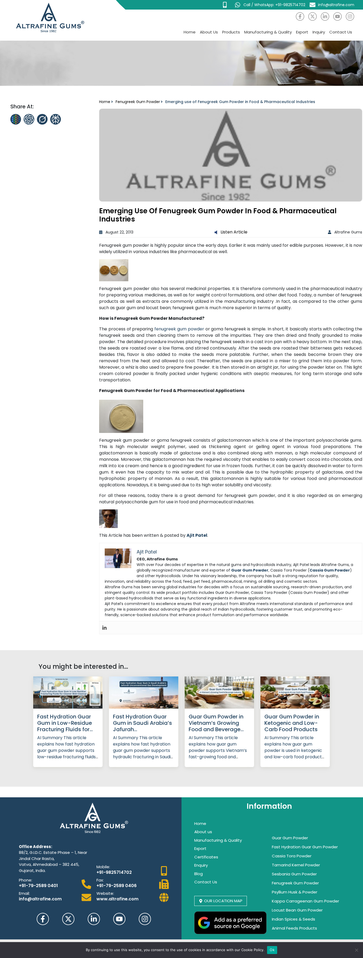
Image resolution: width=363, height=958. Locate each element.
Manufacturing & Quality (268, 32)
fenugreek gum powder (179, 329)
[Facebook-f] (300, 16)
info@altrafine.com (40, 899)
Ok (272, 950)
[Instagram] (350, 16)
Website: (105, 893)
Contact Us (340, 32)
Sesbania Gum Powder (294, 874)
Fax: (100, 880)
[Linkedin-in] (325, 16)
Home (190, 32)
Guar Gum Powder (290, 838)
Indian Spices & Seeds (293, 919)
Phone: (25, 880)
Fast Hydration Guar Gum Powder (305, 847)
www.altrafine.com (117, 899)
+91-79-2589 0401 (38, 886)
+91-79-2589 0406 (116, 886)
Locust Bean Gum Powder (297, 910)
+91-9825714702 (114, 872)
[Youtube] (337, 16)
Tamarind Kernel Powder (296, 865)
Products (231, 32)
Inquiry (319, 32)
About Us (209, 32)
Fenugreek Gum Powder (138, 101)
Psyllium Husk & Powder (294, 892)
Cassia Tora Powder (291, 856)
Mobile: (103, 867)
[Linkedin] (104, 627)
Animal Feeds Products (294, 928)
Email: (24, 893)
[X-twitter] (312, 16)
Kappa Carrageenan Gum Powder (305, 901)
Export (302, 32)
